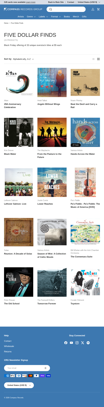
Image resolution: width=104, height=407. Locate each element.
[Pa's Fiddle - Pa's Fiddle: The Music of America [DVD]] (85, 182)
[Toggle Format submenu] (59, 16)
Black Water (10, 154)
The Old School (12, 303)
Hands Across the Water (83, 154)
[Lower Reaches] (52, 182)
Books (67, 16)
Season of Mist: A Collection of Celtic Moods (51, 255)
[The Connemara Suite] (85, 232)
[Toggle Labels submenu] (47, 16)
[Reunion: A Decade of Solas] (18, 232)
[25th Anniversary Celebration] (18, 82)
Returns (8, 351)
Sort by (7, 59)
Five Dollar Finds (17, 23)
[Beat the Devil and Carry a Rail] (85, 82)
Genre (30, 16)
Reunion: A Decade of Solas (18, 254)
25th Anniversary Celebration (12, 106)
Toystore (75, 303)
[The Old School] (18, 282)
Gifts (84, 16)
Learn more (30, 2)
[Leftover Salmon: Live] (18, 182)
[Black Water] (18, 132)
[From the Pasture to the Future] (52, 132)
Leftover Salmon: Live (15, 204)
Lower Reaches (45, 204)
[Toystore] (85, 282)
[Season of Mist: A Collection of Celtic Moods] (52, 232)
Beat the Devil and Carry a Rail (84, 106)
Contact (70, 2)
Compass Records (16, 398)
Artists (21, 16)
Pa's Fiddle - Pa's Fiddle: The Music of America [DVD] (85, 205)
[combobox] (66, 9)
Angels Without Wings (48, 104)
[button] (98, 9)
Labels (42, 16)
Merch (76, 16)
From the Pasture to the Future (49, 156)
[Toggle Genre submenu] (34, 16)
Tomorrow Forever (46, 303)
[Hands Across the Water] (85, 132)
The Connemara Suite (81, 256)
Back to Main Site (56, 2)
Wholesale (9, 346)
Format (54, 16)
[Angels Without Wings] (52, 82)
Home (6, 23)
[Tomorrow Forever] (52, 282)
